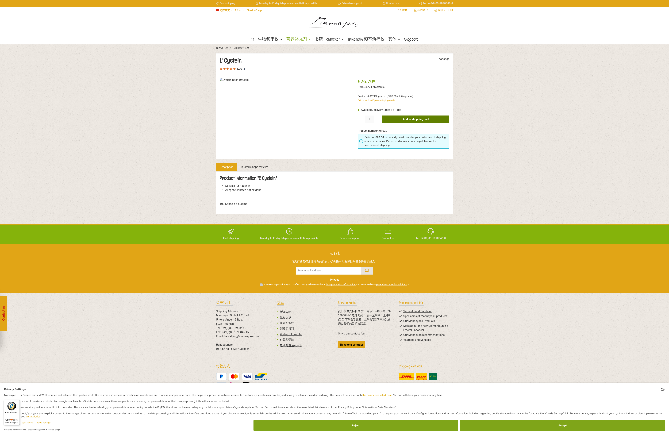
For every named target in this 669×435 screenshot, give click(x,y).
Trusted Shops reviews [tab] (254, 167)
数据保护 (285, 317)
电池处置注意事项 (291, 345)
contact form (358, 333)
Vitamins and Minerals (417, 339)
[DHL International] (421, 376)
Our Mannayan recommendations (424, 335)
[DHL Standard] (406, 376)
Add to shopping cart (416, 119)
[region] (285, 115)
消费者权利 (287, 328)
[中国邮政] (433, 376)
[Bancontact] (261, 376)
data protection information (341, 284)
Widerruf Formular (291, 334)
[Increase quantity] (377, 119)
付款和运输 (287, 339)
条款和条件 (287, 323)
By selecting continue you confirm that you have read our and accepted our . (336, 284)
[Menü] (18, 402)
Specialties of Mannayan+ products (425, 316)
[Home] (252, 39)
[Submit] (367, 271)
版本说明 (285, 312)
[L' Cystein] (285, 115)
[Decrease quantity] (361, 119)
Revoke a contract (351, 344)
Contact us (392, 3)
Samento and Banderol (417, 311)
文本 (280, 303)
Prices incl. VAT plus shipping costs (376, 100)
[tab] (226, 167)
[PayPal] (221, 376)
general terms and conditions (391, 284)
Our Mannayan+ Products (419, 321)
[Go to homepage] (334, 22)
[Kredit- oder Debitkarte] (241, 376)
